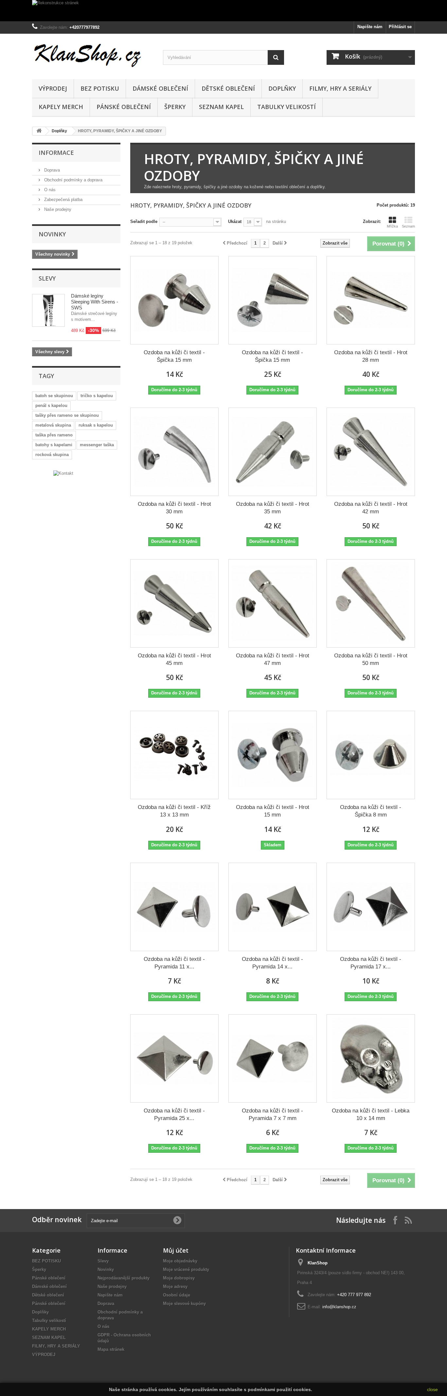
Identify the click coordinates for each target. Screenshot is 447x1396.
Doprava (51, 170)
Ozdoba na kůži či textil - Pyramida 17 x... (370, 963)
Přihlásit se (400, 26)
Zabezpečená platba (62, 199)
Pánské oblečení (124, 107)
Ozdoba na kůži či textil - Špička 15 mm (174, 356)
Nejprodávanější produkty (124, 1278)
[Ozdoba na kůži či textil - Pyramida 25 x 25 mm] (174, 1058)
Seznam (408, 226)
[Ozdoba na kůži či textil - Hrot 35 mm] (272, 452)
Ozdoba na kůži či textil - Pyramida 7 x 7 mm (272, 1114)
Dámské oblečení (160, 88)
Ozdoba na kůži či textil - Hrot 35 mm (272, 508)
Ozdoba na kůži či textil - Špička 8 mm (370, 811)
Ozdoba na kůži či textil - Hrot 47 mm (272, 659)
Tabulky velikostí (286, 107)
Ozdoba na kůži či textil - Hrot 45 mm (174, 659)
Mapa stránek (111, 1349)
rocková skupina (52, 454)
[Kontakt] (63, 472)
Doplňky (282, 88)
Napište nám (370, 26)
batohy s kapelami (53, 444)
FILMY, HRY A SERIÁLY (340, 88)
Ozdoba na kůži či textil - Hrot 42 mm (370, 508)
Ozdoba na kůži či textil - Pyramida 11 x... (174, 963)
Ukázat (234, 221)
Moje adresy (175, 1286)
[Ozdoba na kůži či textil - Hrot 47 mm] (272, 603)
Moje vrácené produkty (186, 1269)
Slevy (47, 278)
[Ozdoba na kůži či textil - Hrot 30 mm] (174, 452)
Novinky (52, 234)
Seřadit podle (143, 221)
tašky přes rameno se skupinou (67, 415)
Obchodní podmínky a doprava (72, 179)
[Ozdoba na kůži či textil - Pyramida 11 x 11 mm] (174, 907)
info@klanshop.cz (339, 1306)
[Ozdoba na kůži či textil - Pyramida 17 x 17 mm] (371, 907)
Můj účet (175, 1250)
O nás (49, 189)
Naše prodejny (57, 209)
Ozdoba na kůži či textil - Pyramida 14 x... (272, 963)
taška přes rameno (54, 434)
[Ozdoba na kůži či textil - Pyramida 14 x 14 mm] (272, 907)
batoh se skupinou (54, 395)
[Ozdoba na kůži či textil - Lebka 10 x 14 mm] (371, 1058)
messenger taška (97, 444)
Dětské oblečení (228, 88)
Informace (56, 152)
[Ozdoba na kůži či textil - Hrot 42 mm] (371, 452)
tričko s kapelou (96, 395)
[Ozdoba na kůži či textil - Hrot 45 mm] (174, 603)
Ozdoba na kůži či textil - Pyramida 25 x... (174, 1114)
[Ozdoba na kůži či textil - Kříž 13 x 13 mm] (174, 755)
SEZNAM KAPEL (221, 107)
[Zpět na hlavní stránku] (39, 131)
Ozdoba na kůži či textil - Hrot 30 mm (174, 508)
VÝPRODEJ (53, 88)
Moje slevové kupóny (184, 1303)
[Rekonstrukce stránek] (223, 10)
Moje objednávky (180, 1260)
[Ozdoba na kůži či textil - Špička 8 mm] (371, 755)
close (432, 1389)
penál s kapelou (51, 405)
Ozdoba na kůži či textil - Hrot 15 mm (272, 811)
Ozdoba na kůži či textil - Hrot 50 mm (370, 659)
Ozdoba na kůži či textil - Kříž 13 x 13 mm (174, 811)
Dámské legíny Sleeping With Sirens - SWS (94, 301)
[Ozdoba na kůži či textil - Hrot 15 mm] (272, 755)
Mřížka (392, 226)
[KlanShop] (92, 55)
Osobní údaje (176, 1295)
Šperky (175, 107)
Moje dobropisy (179, 1278)
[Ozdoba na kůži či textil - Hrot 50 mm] (371, 603)
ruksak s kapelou (96, 425)
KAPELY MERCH (61, 107)
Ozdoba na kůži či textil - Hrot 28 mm (370, 356)
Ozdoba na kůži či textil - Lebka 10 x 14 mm (370, 1114)
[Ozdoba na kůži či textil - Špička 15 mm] (174, 300)
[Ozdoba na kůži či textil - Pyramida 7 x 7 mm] (272, 1058)
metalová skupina (53, 425)
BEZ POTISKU (99, 88)
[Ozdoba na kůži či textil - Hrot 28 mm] (371, 300)
